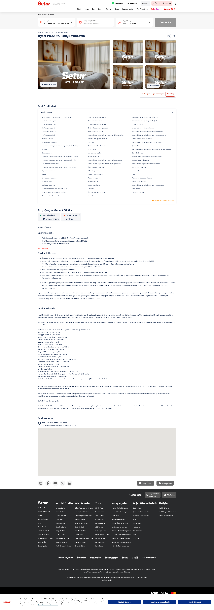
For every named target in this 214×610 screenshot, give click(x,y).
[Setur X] (63, 485)
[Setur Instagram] (41, 485)
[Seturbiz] (81, 557)
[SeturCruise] (111, 557)
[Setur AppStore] (146, 485)
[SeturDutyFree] (65, 557)
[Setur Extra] (169, 9)
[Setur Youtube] (56, 485)
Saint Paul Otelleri (48, 14)
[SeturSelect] (135, 557)
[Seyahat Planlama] (174, 3)
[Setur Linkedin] (70, 485)
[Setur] (44, 3)
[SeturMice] (95, 557)
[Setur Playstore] (166, 485)
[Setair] (125, 557)
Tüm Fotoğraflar (49, 84)
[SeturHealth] (149, 557)
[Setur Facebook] (48, 485)
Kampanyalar (127, 9)
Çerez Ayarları (42, 546)
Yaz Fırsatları (142, 9)
